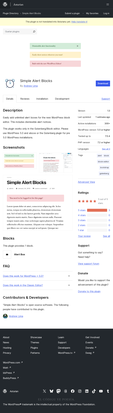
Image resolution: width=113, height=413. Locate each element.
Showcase (36, 337)
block (106, 155)
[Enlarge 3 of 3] (68, 178)
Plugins (34, 347)
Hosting (7, 347)
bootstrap (104, 167)
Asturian (14, 391)
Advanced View (86, 181)
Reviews (24, 98)
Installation (42, 98)
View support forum (88, 263)
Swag (89, 352)
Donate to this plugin (89, 291)
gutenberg (104, 173)
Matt (7, 367)
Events (89, 342)
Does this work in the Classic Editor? (23, 285)
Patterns (35, 352)
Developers (64, 347)
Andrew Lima (31, 85)
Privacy (7, 352)
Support (106, 98)
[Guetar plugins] (34, 31)
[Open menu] (108, 4)
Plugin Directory (11, 13)
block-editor (103, 162)
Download (103, 83)
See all (106, 236)
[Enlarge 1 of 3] (32, 156)
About (6, 337)
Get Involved (92, 337)
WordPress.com (13, 362)
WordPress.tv (66, 352)
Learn (61, 337)
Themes (34, 342)
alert (100, 155)
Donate (91, 347)
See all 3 (106, 149)
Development (62, 98)
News (6, 342)
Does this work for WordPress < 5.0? (23, 276)
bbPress (9, 372)
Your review (84, 236)
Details (9, 98)
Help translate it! (79, 21)
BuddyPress (11, 378)
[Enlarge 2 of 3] (68, 156)
